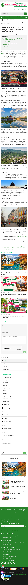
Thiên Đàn (5, 46)
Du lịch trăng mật (6, 388)
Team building (7, 408)
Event (5, 425)
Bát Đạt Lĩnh (6, 44)
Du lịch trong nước (7, 371)
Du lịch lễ (5, 393)
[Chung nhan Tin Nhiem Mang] (19, 574)
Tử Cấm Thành (6, 41)
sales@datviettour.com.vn (9, 516)
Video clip (5, 385)
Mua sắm (5, 366)
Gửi (25, 526)
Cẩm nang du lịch (6, 380)
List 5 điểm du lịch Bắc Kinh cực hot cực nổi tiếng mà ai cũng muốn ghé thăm (13, 39)
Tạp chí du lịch (7, 432)
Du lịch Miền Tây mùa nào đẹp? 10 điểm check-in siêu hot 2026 (13, 316)
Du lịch (15, 19)
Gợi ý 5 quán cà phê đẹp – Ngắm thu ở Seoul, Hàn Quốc (13, 295)
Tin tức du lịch (10, 19)
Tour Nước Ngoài (19, 17)
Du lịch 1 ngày (6, 401)
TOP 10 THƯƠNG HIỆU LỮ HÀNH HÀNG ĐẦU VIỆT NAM (11, 1)
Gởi (24, 352)
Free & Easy (6, 439)
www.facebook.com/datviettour (12, 518)
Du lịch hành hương (7, 396)
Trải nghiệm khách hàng (9, 435)
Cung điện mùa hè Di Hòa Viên (10, 43)
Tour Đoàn (5, 17)
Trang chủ (3, 19)
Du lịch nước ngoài (6, 20)
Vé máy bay (6, 404)
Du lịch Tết (5, 390)
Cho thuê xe (6, 414)
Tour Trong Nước (11, 17)
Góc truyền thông (7, 421)
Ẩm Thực (5, 363)
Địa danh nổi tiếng (6, 369)
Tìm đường (2, 569)
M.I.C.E (5, 418)
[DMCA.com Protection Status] (5, 579)
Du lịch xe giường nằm (7, 398)
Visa (4, 411)
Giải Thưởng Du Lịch (7, 377)
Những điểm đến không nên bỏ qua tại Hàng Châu (14, 246)
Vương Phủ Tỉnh (7, 48)
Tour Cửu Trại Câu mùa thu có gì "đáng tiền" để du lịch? (13, 273)
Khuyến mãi (5, 382)
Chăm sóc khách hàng (8, 428)
